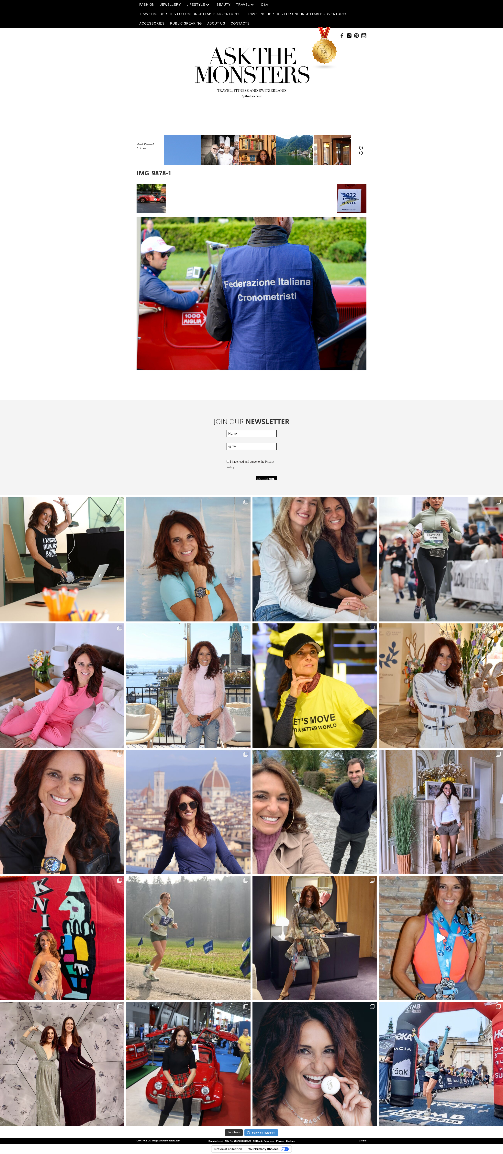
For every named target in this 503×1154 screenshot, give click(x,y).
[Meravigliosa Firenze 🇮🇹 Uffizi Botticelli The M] (188, 812)
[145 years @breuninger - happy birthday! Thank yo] (62, 1064)
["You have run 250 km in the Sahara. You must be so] (62, 559)
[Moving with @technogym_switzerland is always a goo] (314, 685)
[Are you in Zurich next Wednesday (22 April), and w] (188, 559)
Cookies (290, 1141)
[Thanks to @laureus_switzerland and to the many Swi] (314, 812)
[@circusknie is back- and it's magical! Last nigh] (62, 938)
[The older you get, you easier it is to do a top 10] (188, 938)
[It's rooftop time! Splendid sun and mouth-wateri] (188, 685)
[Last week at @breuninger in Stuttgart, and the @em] (314, 938)
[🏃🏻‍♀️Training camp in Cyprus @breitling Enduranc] (62, 812)
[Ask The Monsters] (251, 70)
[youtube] (363, 35)
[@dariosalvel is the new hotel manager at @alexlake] (314, 559)
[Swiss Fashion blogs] (324, 48)
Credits (362, 1140)
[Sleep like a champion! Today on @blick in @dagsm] (62, 685)
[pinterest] (356, 35)
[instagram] (349, 35)
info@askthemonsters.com (166, 1140)
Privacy (280, 1141)
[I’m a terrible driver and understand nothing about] (188, 1064)
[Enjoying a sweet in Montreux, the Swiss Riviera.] (314, 1064)
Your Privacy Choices (263, 1149)
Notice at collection (228, 1149)
